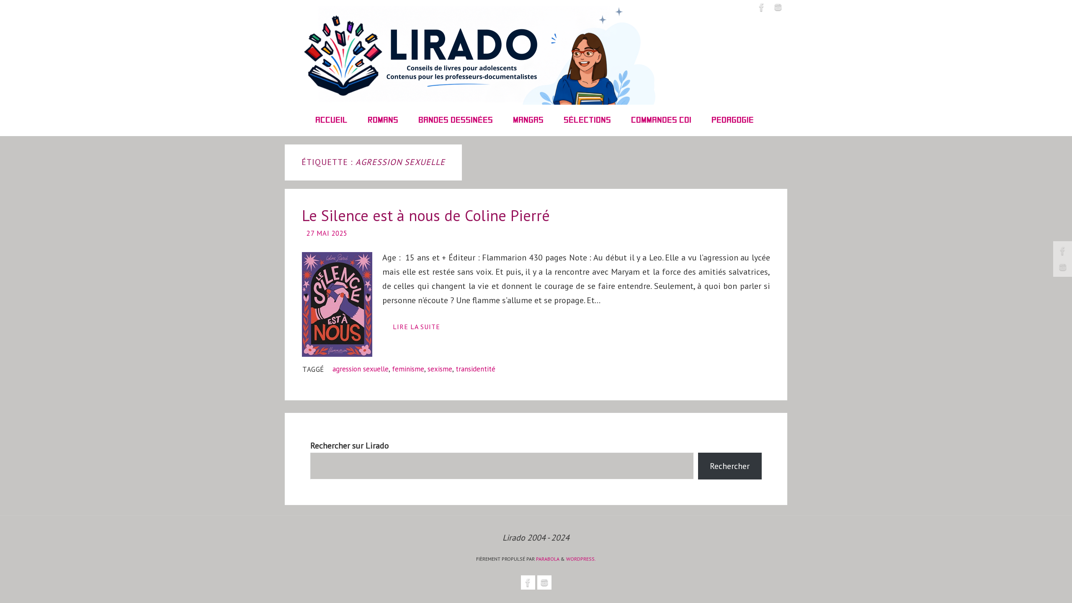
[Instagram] (1063, 267)
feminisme (408, 369)
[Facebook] (1063, 251)
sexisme (440, 369)
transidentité (475, 369)
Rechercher (730, 466)
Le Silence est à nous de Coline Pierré (426, 215)
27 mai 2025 (327, 233)
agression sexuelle (360, 369)
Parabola (547, 559)
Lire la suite (416, 326)
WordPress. (581, 559)
